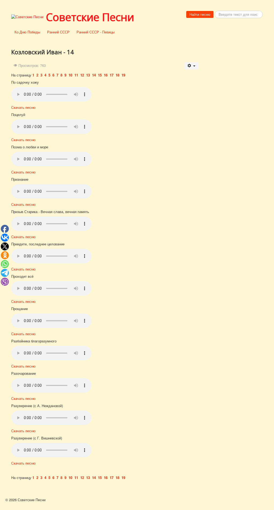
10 (70, 75)
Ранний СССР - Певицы (96, 31)
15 (100, 75)
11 (76, 75)
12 (82, 75)
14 (94, 75)
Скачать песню (23, 107)
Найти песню (199, 14)
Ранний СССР (58, 31)
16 (106, 75)
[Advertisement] (233, 121)
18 (117, 75)
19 (123, 75)
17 (111, 75)
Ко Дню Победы (27, 31)
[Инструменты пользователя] (191, 65)
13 (88, 75)
